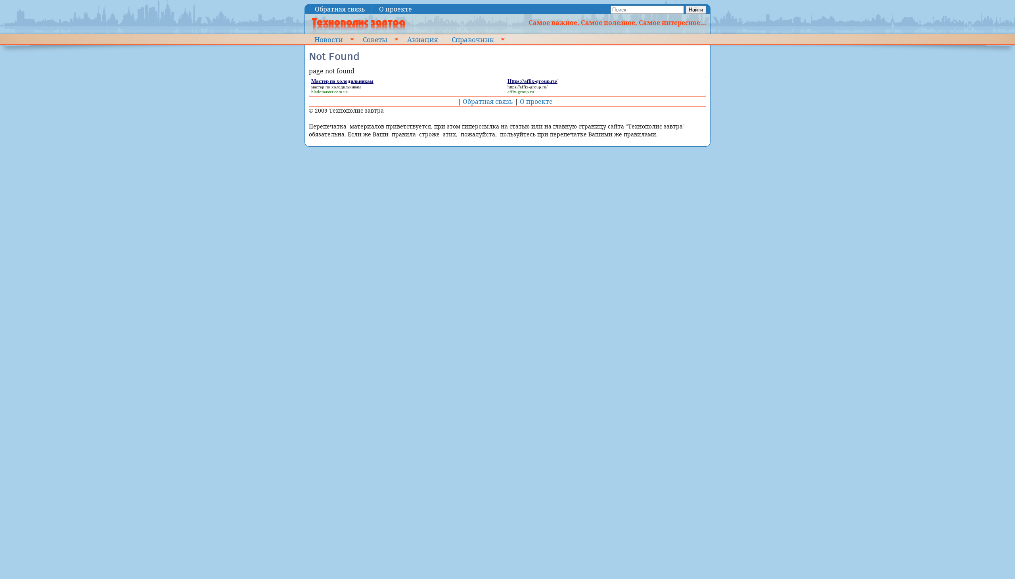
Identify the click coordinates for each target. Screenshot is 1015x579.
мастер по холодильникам (336, 86)
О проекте (395, 9)
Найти (696, 10)
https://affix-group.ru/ (528, 86)
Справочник (473, 39)
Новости (328, 39)
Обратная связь (340, 9)
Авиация (422, 39)
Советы (375, 39)
